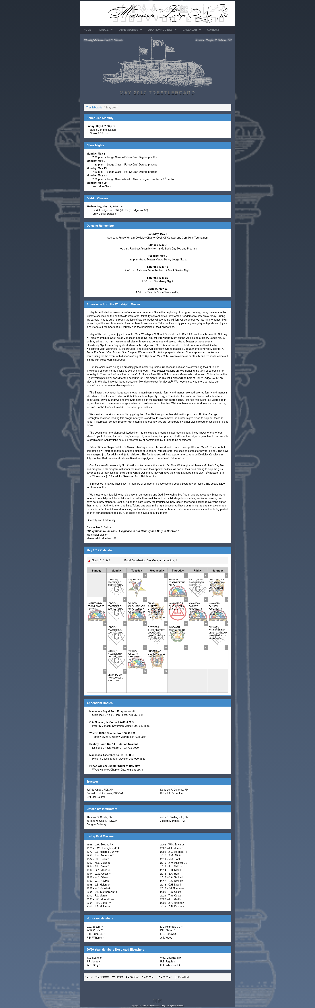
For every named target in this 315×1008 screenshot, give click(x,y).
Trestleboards (94, 107)
